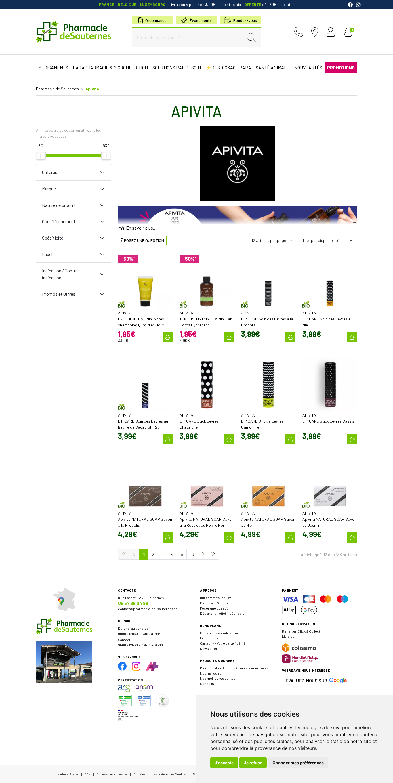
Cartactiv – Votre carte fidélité (222, 643)
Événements (201, 20)
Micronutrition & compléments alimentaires (234, 668)
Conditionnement (58, 221)
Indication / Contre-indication (60, 274)
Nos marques (210, 673)
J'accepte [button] (224, 762)
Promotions (209, 638)
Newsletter (209, 648)
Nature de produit (59, 205)
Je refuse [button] (253, 762)
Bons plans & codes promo (221, 633)
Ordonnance (156, 20)
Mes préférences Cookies (169, 774)
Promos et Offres (58, 294)
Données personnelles (111, 774)
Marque (49, 188)
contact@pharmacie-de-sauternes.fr (147, 609)
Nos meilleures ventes (218, 678)
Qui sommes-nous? (215, 598)
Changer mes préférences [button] (298, 762)
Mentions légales (67, 774)
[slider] (41, 156)
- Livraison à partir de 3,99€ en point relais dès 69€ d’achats (196, 4)
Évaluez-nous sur (306, 680)
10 (192, 554)
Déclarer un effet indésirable (222, 613)
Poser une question (215, 608)
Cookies (139, 774)
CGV (87, 774)
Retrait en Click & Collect (301, 631)
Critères (49, 172)
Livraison (289, 636)
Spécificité (52, 237)
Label (47, 254)
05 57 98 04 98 (133, 603)
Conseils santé (212, 683)
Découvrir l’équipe (214, 603)
